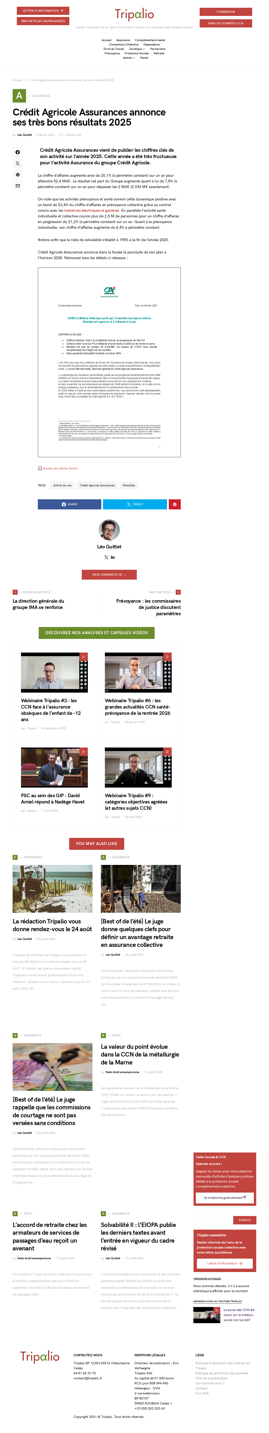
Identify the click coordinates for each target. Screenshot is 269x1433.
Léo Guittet (24, 135)
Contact (201, 1388)
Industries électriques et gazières (91, 210)
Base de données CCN (225, 23)
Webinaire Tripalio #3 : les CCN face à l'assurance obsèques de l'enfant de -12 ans (51, 710)
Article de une (62, 485)
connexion (226, 12)
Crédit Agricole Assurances (97, 485)
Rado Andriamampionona (122, 1072)
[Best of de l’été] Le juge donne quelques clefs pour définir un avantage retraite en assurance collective (137, 933)
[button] (58, 468)
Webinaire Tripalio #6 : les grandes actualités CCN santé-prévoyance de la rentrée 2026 (137, 707)
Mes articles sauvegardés (43, 21)
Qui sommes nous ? (209, 1383)
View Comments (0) (107, 574)
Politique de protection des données (221, 1373)
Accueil (17, 80)
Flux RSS (202, 1393)
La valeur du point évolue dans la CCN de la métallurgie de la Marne (140, 1054)
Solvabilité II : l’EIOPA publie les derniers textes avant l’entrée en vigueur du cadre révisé (138, 1237)
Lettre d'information (41, 11)
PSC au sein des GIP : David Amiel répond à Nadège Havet (53, 799)
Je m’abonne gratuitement (223, 1198)
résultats (129, 485)
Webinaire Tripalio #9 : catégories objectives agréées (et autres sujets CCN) (136, 802)
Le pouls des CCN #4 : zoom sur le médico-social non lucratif (240, 1315)
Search (245, 1220)
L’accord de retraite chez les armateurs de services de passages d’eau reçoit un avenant (50, 1237)
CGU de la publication (211, 1378)
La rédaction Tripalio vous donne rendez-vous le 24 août (52, 925)
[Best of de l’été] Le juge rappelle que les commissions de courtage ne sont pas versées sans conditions (51, 1111)
